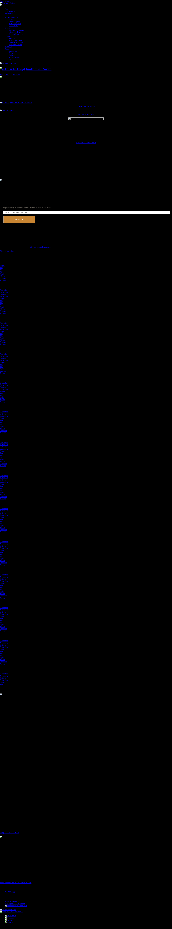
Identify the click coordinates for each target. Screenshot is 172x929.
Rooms (12, 19)
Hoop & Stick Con (16, 43)
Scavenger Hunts (15, 45)
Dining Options (15, 22)
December (4, 290)
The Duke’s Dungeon (86, 114)
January (3, 280)
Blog (6, 9)
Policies (12, 55)
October (3, 294)
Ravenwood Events (16, 30)
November (4, 292)
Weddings (8, 47)
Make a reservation (7, 251)
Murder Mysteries (15, 34)
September (4, 296)
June (1, 270)
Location (12, 53)
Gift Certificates (10, 11)
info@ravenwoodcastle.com (40, 247)
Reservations (4, 1)
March (2, 276)
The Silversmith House (86, 107)
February (3, 278)
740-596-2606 (10, 892)
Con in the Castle (15, 40)
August (2, 266)
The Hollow (13, 26)
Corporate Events (15, 32)
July (1, 268)
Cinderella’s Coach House (86, 143)
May (1, 272)
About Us (13, 51)
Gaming (8, 36)
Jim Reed (16, 75)
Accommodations (11, 17)
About (7, 49)
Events (7, 28)
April (2, 274)
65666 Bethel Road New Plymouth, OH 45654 (15, 903)
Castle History (14, 57)
